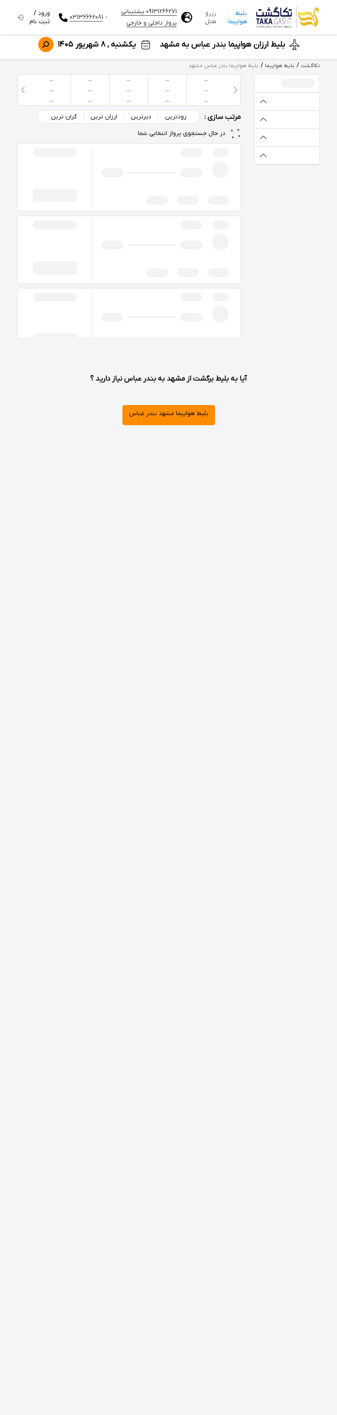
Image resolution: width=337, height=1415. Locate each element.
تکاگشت (310, 65)
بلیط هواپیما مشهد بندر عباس (168, 413)
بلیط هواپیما (237, 17)
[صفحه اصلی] (288, 17)
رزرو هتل (210, 17)
